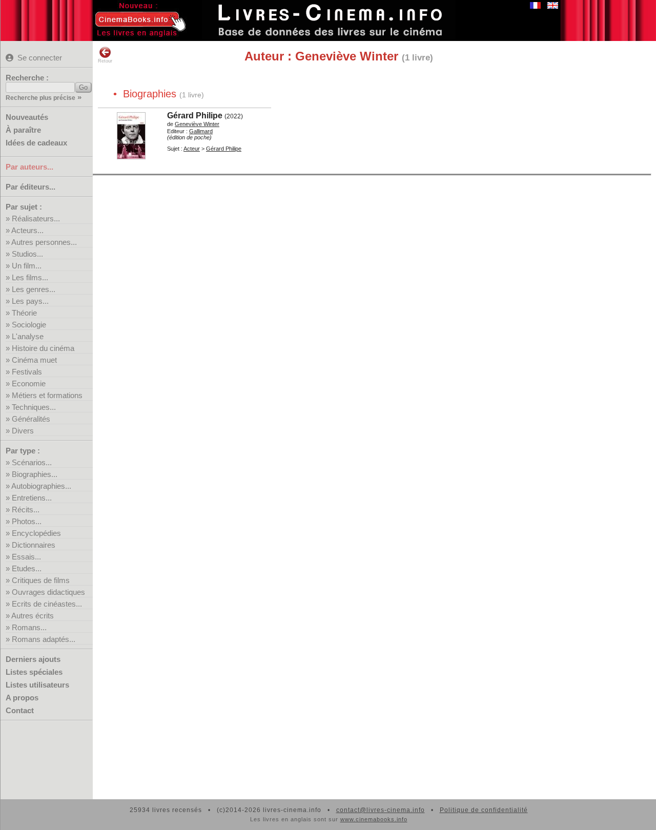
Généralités (31, 418)
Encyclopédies (36, 533)
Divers (23, 430)
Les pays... (30, 301)
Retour (105, 61)
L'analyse (28, 336)
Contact (20, 710)
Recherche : (27, 77)
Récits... (25, 509)
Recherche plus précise (40, 97)
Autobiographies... (41, 486)
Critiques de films (41, 580)
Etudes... (27, 568)
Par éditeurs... (30, 186)
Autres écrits (32, 615)
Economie (29, 383)
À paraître (23, 130)
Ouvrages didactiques (48, 592)
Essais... (26, 556)
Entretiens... (32, 497)
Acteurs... (27, 230)
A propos (22, 697)
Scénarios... (32, 462)
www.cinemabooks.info (373, 819)
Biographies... (34, 474)
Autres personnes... (44, 242)
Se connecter (39, 57)
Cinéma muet (34, 360)
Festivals (27, 371)
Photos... (27, 521)
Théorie (24, 312)
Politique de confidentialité (484, 810)
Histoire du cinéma (43, 348)
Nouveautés (27, 117)
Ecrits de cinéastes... (47, 603)
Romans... (29, 627)
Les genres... (33, 289)
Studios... (27, 254)
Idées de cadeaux (36, 142)
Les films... (30, 277)
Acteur (191, 149)
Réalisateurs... (36, 218)
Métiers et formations (47, 395)
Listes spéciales (34, 672)
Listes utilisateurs (37, 684)
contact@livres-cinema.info (380, 810)
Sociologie (29, 324)
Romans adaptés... (43, 639)
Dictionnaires (33, 545)
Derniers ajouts (33, 659)
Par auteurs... (29, 166)
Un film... (27, 265)
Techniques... (34, 407)
